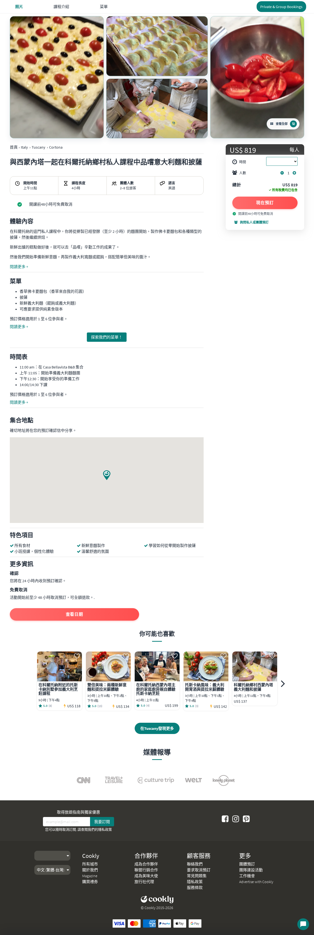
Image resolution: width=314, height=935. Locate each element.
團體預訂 (247, 864)
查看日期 (74, 614)
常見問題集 (197, 875)
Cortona (56, 147)
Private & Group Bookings (281, 6)
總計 (236, 185)
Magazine (89, 875)
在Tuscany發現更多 (157, 728)
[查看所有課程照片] (57, 77)
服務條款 (195, 887)
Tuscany (38, 147)
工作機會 (247, 875)
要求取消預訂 (198, 869)
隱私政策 (105, 829)
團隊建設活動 (251, 869)
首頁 (14, 147)
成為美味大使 (146, 875)
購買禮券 (90, 881)
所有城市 (90, 864)
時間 (242, 162)
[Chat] (303, 924)
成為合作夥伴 (146, 864)
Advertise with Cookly (256, 881)
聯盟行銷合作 (146, 869)
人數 (242, 173)
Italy (24, 147)
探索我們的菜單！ (106, 337)
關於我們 (90, 869)
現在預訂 (265, 202)
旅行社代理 (144, 881)
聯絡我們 (195, 864)
